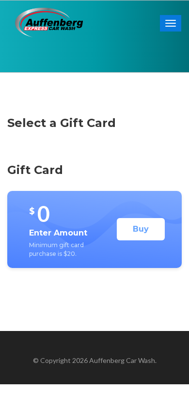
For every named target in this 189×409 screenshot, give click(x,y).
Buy (141, 229)
